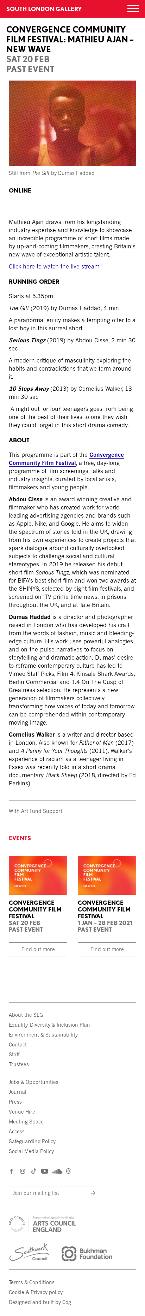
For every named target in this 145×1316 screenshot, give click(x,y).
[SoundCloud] (56, 1171)
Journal (17, 1092)
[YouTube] (44, 1171)
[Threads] (68, 1172)
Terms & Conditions (32, 1282)
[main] (72, 395)
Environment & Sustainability (43, 1035)
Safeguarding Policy (32, 1141)
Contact (18, 1044)
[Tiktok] (33, 1172)
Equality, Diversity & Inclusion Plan (49, 1025)
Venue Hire (22, 1112)
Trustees (19, 1064)
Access (17, 1131)
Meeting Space (26, 1122)
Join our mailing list (36, 1193)
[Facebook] (12, 1171)
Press (15, 1102)
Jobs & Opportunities (33, 1082)
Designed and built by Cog (40, 1302)
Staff (14, 1054)
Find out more (38, 949)
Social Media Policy (31, 1151)
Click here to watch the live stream (54, 266)
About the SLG (26, 1015)
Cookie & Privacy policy (36, 1292)
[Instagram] (23, 1171)
